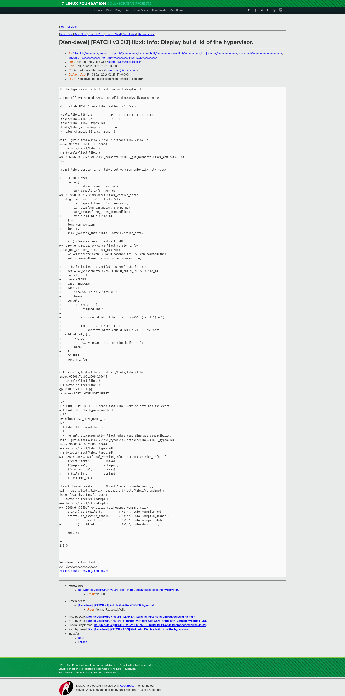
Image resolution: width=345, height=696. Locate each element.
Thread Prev (96, 34)
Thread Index (146, 34)
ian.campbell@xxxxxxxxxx (155, 53)
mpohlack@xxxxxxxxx (143, 57)
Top (62, 26)
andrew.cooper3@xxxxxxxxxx (118, 53)
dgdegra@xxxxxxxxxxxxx (84, 57)
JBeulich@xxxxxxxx (85, 53)
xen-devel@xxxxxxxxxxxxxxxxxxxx (260, 53)
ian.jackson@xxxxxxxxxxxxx (219, 53)
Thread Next (113, 34)
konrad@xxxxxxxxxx (115, 57)
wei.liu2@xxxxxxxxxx (186, 53)
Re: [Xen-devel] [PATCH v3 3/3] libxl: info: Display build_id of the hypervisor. (128, 590)
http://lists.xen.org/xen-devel (84, 571)
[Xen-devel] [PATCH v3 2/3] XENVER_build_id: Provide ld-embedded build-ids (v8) (140, 616)
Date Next (80, 34)
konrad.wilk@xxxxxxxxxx (124, 62)
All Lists (72, 26)
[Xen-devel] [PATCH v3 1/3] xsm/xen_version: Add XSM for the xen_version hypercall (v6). (146, 621)
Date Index (129, 34)
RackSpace (127, 685)
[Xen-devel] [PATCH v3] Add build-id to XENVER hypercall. (116, 605)
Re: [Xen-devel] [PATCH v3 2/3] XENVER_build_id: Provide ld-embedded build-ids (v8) (150, 625)
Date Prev (66, 34)
